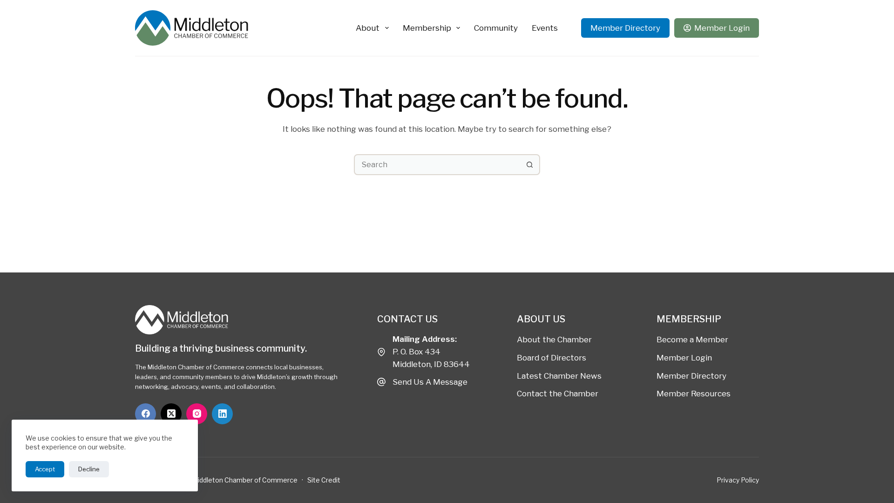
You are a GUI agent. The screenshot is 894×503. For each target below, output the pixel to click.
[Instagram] (196, 413)
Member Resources (694, 393)
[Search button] (529, 164)
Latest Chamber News (559, 376)
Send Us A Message (430, 382)
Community (496, 28)
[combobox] (437, 164)
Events (545, 28)
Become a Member (692, 339)
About (367, 28)
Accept (45, 469)
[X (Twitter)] (171, 413)
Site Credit (323, 480)
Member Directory (625, 28)
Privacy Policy (738, 480)
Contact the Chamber (557, 393)
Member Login (722, 28)
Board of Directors (551, 357)
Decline (89, 469)
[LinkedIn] (222, 413)
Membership (427, 28)
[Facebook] (145, 413)
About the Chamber (554, 339)
